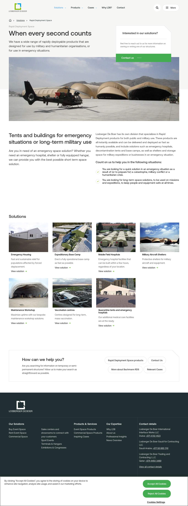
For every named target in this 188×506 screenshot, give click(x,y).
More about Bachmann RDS (125, 369)
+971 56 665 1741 (160, 448)
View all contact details (150, 466)
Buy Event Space (17, 429)
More (173, 7)
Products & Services (85, 424)
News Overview (114, 440)
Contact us (127, 57)
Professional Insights (116, 436)
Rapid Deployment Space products (125, 360)
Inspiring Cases (81, 436)
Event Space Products (85, 429)
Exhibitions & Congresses (53, 447)
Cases (91, 7)
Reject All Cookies (157, 493)
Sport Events (47, 440)
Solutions (59, 7)
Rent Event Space (17, 433)
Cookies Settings (156, 502)
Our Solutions (16, 424)
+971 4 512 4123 (153, 436)
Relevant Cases (155, 369)
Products (76, 7)
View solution (17, 271)
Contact (121, 7)
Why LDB (110, 429)
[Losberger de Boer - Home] (21, 406)
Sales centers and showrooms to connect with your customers (55, 433)
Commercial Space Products (88, 433)
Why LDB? (107, 7)
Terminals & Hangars (51, 444)
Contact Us (157, 360)
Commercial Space (18, 436)
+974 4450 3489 (153, 461)
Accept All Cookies (156, 484)
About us (110, 433)
